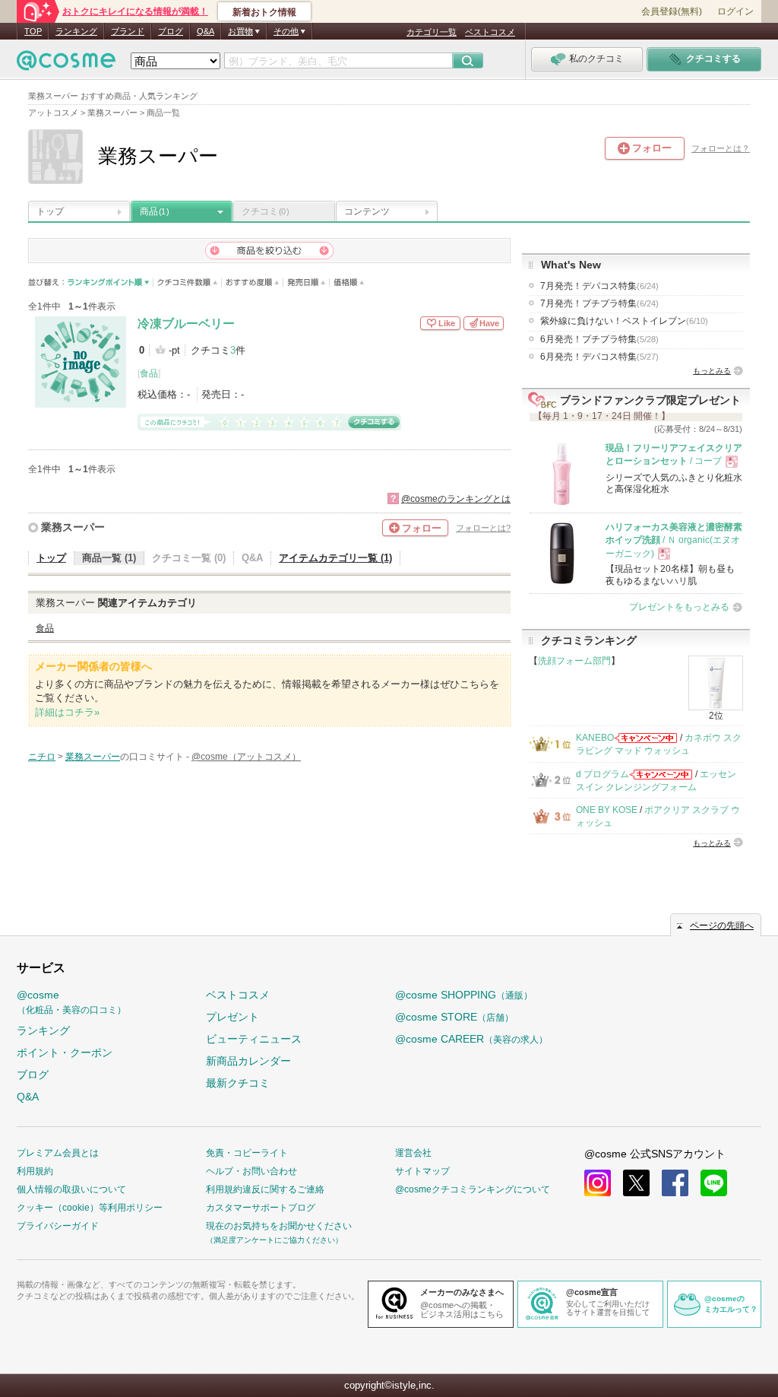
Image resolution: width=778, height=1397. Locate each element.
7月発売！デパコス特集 (599, 286)
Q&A (205, 31)
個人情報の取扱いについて (71, 1189)
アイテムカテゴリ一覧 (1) (335, 558)
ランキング (76, 31)
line (714, 1183)
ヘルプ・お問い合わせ (251, 1171)
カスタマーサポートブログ (260, 1207)
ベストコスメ (490, 32)
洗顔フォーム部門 (574, 661)
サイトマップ (422, 1171)
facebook (675, 1183)
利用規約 (35, 1171)
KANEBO (595, 737)
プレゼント (232, 1017)
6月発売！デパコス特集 (599, 356)
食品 (149, 373)
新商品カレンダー (248, 1061)
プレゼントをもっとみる (679, 607)
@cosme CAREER (471, 1039)
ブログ (170, 31)
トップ (50, 211)
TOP (33, 31)
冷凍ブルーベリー (186, 323)
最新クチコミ (238, 1083)
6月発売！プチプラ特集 (599, 339)
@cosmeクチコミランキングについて (472, 1189)
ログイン (735, 11)
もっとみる (712, 371)
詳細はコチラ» (67, 712)
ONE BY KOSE (606, 810)
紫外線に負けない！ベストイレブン (624, 321)
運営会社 (413, 1153)
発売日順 (306, 282)
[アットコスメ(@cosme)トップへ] (66, 64)
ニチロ (41, 756)
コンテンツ (367, 211)
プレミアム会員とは (58, 1153)
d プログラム (602, 774)
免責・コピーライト (247, 1153)
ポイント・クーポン (64, 1052)
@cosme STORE (454, 1017)
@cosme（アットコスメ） (246, 756)
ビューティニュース (254, 1039)
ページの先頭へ (722, 925)
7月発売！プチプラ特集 (599, 303)
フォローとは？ (720, 148)
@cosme (71, 1002)
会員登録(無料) (671, 11)
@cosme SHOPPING (464, 995)
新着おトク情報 (264, 12)
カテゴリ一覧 (431, 32)
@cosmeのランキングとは (456, 499)
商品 (154, 211)
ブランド (127, 31)
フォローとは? (483, 527)
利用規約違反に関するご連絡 (265, 1189)
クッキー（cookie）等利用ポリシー (90, 1207)
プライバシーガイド (58, 1226)
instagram (597, 1183)
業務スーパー (73, 527)
